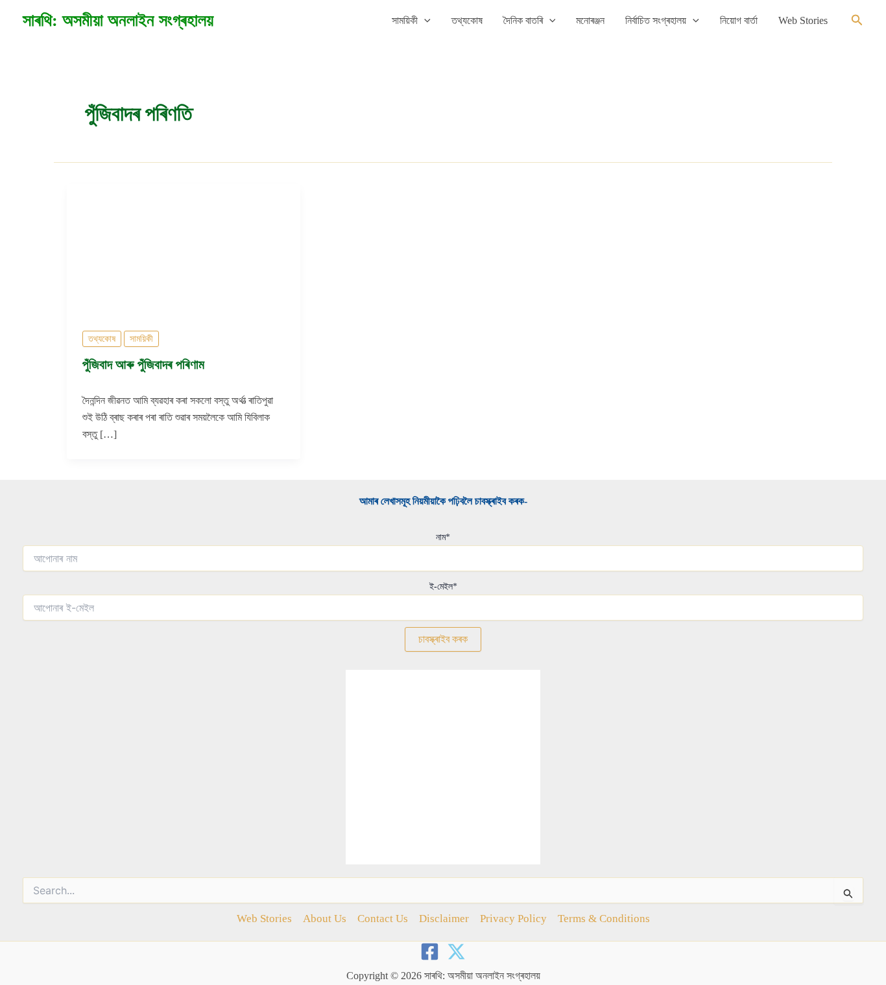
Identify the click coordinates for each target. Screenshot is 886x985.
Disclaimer (444, 918)
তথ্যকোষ (467, 20)
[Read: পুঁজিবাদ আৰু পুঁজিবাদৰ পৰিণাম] (183, 248)
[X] (456, 951)
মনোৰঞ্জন (590, 20)
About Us (324, 918)
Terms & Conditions (604, 918)
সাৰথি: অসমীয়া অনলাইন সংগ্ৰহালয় (118, 20)
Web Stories (803, 20)
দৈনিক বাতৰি (523, 20)
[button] (424, 20)
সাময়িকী (405, 20)
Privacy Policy (513, 918)
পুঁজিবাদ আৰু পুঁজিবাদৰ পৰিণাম (143, 364)
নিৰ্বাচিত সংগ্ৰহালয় (655, 20)
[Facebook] (429, 951)
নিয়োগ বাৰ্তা (739, 20)
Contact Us (382, 918)
